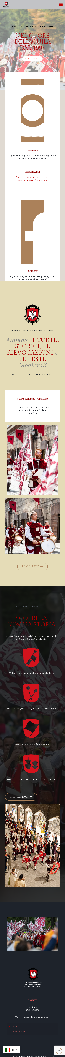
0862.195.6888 (33, 1010)
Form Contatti (19, 1031)
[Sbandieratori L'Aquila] (6, 4)
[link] (32, 460)
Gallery (15, 1026)
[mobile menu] (60, 4)
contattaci (32, 59)
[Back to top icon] (59, 1051)
